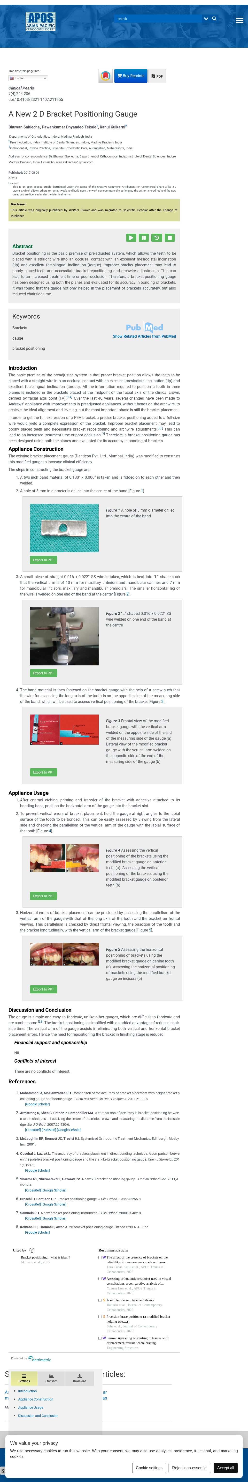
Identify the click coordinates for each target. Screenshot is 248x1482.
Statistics (51, 1381)
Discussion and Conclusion (38, 1416)
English (19, 78)
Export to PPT (43, 560)
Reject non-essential (190, 1468)
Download (79, 1381)
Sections (24, 1381)
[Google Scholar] (37, 1104)
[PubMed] (49, 1130)
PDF (159, 76)
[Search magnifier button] (214, 19)
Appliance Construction (35, 1399)
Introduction (27, 1391)
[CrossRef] (33, 1130)
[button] (239, 20)
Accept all (225, 1468)
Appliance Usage (30, 1407)
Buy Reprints (133, 76)
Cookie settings (149, 1468)
